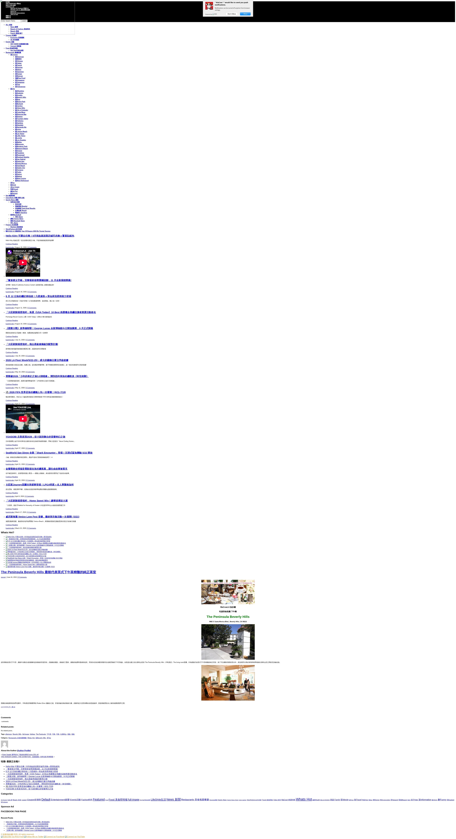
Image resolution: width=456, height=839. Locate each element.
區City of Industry (21, 110)
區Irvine (18, 129)
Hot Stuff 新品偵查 (17, 50)
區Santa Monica (21, 163)
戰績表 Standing (21, 213)
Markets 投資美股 (16, 227)
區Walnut (18, 176)
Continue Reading (12, 244)
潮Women (376, 800)
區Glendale (19, 125)
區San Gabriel (20, 159)
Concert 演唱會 (15, 46)
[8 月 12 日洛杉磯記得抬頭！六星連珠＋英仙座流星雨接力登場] (28, 541)
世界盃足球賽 (15, 202)
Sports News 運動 (12, 200)
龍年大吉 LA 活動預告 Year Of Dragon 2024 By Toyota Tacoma (28, 231)
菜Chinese (19, 61)
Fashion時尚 (86, 800)
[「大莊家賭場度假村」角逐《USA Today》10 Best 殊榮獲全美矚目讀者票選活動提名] (36, 543)
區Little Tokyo (20, 136)
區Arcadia (18, 95)
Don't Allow (232, 14)
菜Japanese (19, 72)
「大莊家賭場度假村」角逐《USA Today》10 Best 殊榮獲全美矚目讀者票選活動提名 (51, 312)
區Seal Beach (20, 166)
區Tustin (18, 172)
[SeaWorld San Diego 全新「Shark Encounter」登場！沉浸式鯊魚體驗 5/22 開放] (34, 558)
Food (106, 800)
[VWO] (214, 14)
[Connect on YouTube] (75, 837)
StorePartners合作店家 (14, 229)
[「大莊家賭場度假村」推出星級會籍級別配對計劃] (24, 547)
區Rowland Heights (22, 157)
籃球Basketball (15, 215)
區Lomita (18, 138)
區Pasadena (19, 153)
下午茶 (49, 734)
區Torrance (19, 170)
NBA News (19, 217)
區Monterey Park (21, 146)
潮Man (370, 800)
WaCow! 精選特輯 (288, 800)
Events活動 (75, 800)
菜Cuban (18, 63)
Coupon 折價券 (11, 35)
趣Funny (442, 799)
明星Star (365, 800)
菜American (19, 57)
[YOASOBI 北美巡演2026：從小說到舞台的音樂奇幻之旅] (26, 556)
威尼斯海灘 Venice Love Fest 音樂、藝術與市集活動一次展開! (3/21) (42, 516)
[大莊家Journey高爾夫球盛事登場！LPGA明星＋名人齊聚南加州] (28, 562)
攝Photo (351, 800)
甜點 (69, 734)
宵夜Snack (14, 189)
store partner (242, 800)
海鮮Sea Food (20, 78)
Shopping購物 (213, 800)
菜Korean (18, 74)
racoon (3, 577)
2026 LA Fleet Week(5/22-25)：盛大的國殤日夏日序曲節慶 (37, 360)
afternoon (8, 734)
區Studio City (20, 168)
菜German (19, 67)
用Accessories (385, 800)
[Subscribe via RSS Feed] (12, 837)
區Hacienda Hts (20, 127)
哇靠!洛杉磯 (8, 834)
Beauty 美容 (17, 800)
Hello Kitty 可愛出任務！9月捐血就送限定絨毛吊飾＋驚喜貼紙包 (40, 235)
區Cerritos (19, 106)
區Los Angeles (20, 140)
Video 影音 (277, 800)
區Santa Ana (19, 161)
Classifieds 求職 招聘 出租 (15, 198)
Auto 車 (9, 800)
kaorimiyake (10, 247)
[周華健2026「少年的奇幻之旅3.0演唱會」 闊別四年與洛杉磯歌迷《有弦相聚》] (33, 552)
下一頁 (11, 707)
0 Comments (32, 247)
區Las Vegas (19, 134)
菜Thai (17, 84)
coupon (24, 800)
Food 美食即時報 (12, 48)
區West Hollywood (22, 181)
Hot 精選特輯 (10, 195)
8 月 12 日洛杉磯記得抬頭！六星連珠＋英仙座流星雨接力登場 (38, 296)
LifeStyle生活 (158, 799)
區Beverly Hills (20, 97)
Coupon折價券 (34, 800)
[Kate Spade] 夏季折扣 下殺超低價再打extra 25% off (20, 754)
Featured (99, 799)
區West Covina (20, 178)
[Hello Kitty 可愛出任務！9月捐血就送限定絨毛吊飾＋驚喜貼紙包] (29, 537)
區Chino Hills (20, 108)
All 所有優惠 (14, 40)
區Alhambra (19, 91)
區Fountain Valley (21, 119)
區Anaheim (19, 93)
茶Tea (12, 183)
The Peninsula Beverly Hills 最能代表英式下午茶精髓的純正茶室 (48, 572)
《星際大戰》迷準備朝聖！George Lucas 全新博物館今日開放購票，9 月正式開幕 (49, 328)
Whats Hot (31, 738)
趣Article (434, 800)
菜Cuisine (14, 55)
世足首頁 (18, 204)
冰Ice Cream (14, 187)
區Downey (19, 116)
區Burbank (19, 104)
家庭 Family (335, 800)
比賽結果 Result (20, 210)
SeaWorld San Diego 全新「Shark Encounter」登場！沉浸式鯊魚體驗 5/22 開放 (49, 452)
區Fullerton (19, 121)
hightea (32, 734)
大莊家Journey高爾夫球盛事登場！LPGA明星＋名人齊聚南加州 (40, 484)
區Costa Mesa (20, 112)
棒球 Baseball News (17, 221)
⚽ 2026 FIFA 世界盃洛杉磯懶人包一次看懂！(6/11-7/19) (36, 392)
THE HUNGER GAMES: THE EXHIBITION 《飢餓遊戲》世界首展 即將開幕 (27, 757)
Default (45, 799)
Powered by (208, 14)
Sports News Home (232, 800)
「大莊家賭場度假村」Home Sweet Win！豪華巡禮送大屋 (37, 500)
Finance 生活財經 (12, 225)
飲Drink (13, 185)
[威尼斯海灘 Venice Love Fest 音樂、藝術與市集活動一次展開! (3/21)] (30, 567)
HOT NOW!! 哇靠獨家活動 (19, 44)
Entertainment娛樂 (60, 799)
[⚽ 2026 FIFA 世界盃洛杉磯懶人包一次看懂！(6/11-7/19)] (26, 554)
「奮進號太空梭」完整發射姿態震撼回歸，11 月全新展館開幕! (38, 280)
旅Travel (358, 800)
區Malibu (18, 142)
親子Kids (414, 800)
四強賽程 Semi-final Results (25, 208)
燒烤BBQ (18, 59)
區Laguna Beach (21, 131)
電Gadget (450, 800)
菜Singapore (19, 80)
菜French (18, 65)
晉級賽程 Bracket (21, 206)
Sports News (222, 800)
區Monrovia (19, 144)
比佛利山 (63, 734)
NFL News (14, 223)
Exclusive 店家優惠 (17, 37)
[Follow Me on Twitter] (34, 837)
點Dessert (13, 193)
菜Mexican (19, 76)
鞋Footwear (4, 802)
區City (12, 89)
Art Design (4, 800)
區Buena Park (20, 102)
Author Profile (24, 751)
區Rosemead (19, 155)
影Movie (345, 799)
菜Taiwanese (19, 82)
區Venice (18, 174)
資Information (424, 799)
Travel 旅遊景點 (267, 800)
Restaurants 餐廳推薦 (13, 52)
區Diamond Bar (20, 114)
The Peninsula (41, 734)
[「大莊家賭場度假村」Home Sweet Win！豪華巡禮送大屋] (26, 564)
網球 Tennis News (16, 219)
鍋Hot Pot (13, 191)
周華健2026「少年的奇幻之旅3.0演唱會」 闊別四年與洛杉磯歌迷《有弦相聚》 (47, 376)
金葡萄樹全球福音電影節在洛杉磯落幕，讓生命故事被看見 (36, 468)
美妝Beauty (403, 800)
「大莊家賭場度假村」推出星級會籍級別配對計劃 (32, 344)
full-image (25, 734)
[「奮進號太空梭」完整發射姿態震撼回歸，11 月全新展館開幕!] (28, 539)
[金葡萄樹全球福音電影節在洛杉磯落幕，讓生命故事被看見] (27, 560)
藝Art (409, 800)
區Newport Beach (21, 148)
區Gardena (19, 123)
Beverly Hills (17, 734)
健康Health (316, 800)
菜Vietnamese (20, 87)
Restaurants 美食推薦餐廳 (17, 738)
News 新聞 (173, 799)
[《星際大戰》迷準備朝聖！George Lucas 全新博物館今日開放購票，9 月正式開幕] (35, 545)
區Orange (18, 151)
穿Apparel (394, 800)
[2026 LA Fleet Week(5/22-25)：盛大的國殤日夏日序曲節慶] (27, 549)
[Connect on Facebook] (54, 837)
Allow (245, 14)
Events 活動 (10, 42)
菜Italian (18, 69)
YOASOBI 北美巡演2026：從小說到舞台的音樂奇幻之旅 (35, 436)
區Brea (17, 99)
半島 (53, 734)
